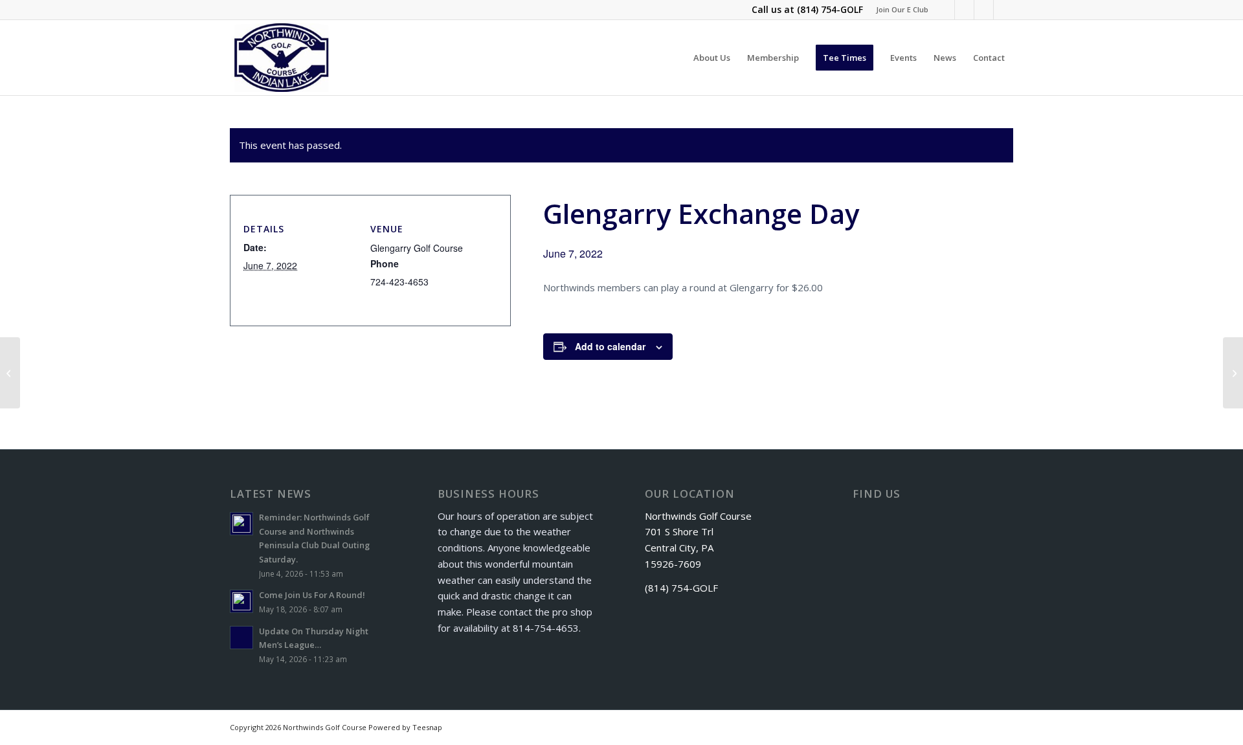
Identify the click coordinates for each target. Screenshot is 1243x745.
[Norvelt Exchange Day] (10, 372)
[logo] (282, 57)
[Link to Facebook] (944, 9)
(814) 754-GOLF (830, 9)
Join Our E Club (902, 9)
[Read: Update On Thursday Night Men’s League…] (241, 637)
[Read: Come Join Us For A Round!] (241, 601)
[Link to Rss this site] (983, 9)
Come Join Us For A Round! (312, 595)
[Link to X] (964, 9)
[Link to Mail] (1003, 9)
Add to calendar (610, 346)
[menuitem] (898, 9)
